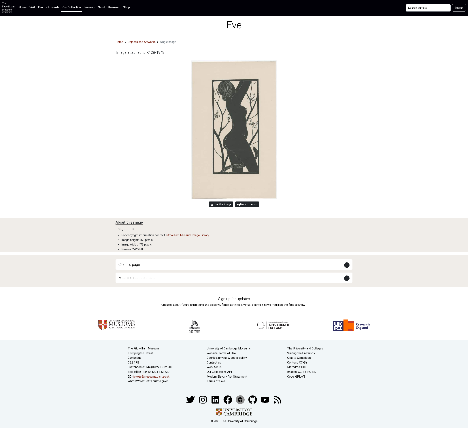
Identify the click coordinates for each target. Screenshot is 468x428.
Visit (32, 7)
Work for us (214, 367)
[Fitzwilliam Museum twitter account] (191, 399)
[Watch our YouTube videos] (265, 399)
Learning (89, 7)
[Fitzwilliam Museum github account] (253, 399)
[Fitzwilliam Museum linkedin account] (228, 399)
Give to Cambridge (299, 357)
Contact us (214, 362)
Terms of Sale (216, 381)
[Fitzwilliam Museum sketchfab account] (240, 399)
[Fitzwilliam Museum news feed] (277, 399)
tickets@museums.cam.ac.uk (150, 376)
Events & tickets (49, 7)
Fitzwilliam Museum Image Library (187, 235)
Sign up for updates (234, 299)
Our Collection (72, 7)
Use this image (222, 204)
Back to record (248, 204)
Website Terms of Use (221, 353)
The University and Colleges (305, 348)
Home (23, 7)
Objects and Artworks (142, 42)
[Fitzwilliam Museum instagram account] (203, 399)
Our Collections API (219, 372)
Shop (126, 7)
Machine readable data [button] (137, 277)
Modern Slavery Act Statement (227, 376)
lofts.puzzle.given (157, 381)
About (101, 7)
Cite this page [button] (129, 264)
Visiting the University (301, 353)
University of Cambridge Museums (229, 348)
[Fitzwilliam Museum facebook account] (216, 399)
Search (458, 7)
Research (114, 7)
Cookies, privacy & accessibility (227, 357)
